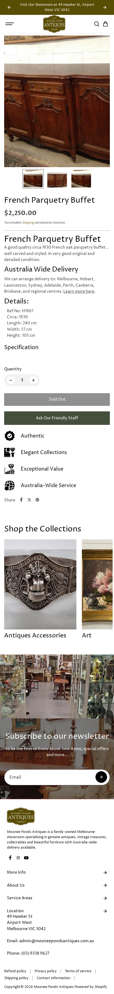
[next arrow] (105, 7)
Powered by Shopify (90, 987)
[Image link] (57, 816)
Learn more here (78, 291)
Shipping (28, 223)
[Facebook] (21, 499)
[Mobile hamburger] (10, 24)
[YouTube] (26, 857)
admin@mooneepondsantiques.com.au (56, 941)
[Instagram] (18, 857)
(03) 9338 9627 (35, 953)
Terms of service (78, 971)
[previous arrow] (9, 7)
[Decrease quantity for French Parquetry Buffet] (11, 380)
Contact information (53, 978)
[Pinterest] (37, 499)
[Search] (96, 24)
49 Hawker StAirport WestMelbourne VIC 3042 (26, 922)
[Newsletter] (101, 777)
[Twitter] (29, 499)
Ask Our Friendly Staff (57, 418)
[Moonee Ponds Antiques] (54, 24)
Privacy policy (46, 971)
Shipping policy (16, 978)
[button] (105, 24)
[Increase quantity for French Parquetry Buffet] (33, 380)
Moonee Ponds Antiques (54, 987)
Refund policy (15, 971)
